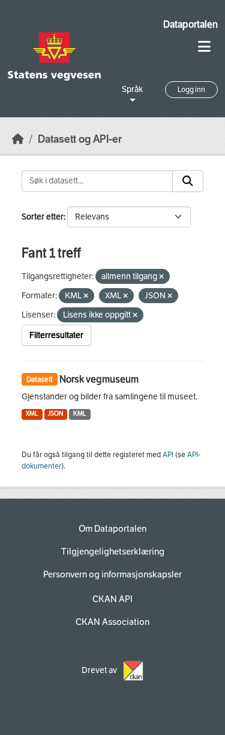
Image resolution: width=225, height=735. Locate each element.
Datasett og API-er (80, 139)
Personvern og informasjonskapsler (112, 574)
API (168, 455)
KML (79, 413)
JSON (55, 413)
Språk (132, 89)
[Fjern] (161, 277)
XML (32, 413)
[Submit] (187, 181)
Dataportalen (190, 24)
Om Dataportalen (112, 528)
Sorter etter (43, 217)
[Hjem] (18, 139)
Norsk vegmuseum (99, 379)
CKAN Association (112, 622)
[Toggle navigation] (204, 47)
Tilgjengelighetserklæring (112, 551)
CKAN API (112, 599)
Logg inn (191, 89)
